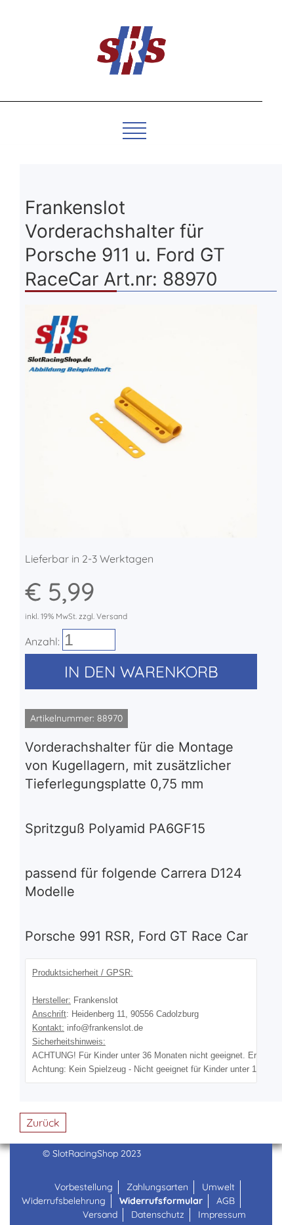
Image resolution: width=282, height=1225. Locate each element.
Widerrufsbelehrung (64, 1201)
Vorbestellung (83, 1187)
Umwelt (218, 1187)
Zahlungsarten (157, 1187)
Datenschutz (157, 1214)
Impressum (222, 1214)
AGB (225, 1201)
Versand (100, 1214)
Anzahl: (42, 641)
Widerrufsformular (161, 1201)
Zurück (43, 1122)
